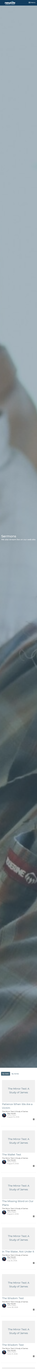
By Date (5, 1074)
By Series (15, 1074)
